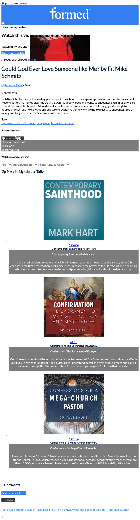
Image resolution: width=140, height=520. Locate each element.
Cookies (79, 509)
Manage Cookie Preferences (103, 509)
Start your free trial (13, 53)
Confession (27, 123)
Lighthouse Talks (12, 85)
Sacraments (9, 123)
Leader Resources (37, 509)
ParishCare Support (13, 509)
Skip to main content (14, 3)
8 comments (9, 92)
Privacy (69, 509)
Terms (60, 509)
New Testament (62, 123)
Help (52, 509)
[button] (3, 23)
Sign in (32, 59)
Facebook (8, 138)
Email (20, 138)
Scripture (43, 123)
